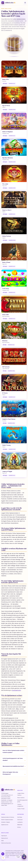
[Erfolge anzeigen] (3, 858)
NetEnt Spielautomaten (7, 819)
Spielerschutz (4, 824)
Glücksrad (19, 819)
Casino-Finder (21, 808)
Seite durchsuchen (6, 843)
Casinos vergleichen (20, 805)
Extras (19, 827)
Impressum (4, 835)
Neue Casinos (20, 797)
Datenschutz (4, 838)
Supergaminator (16, 690)
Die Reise (19, 817)
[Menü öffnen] (25, 2)
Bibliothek (19, 824)
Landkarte (20, 822)
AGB (2, 840)
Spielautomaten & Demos (7, 817)
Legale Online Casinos (20, 794)
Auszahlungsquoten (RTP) (22, 801)
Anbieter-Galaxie (5, 822)
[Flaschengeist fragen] (24, 856)
